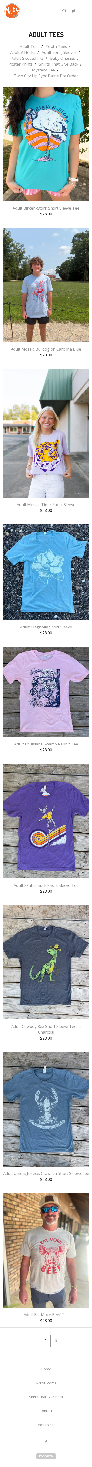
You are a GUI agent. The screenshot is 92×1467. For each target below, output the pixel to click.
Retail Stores (46, 1383)
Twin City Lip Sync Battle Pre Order (46, 76)
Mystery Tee (43, 70)
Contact (46, 1410)
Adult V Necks (22, 52)
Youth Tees (56, 46)
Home (46, 1369)
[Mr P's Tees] (25, 11)
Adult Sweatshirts (28, 58)
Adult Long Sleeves (59, 52)
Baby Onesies (62, 58)
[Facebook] (46, 1442)
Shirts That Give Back (58, 64)
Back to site (46, 1424)
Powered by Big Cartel (46, 1456)
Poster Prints (20, 64)
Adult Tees (29, 46)
